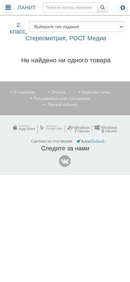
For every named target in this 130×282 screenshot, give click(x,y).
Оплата (58, 92)
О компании (24, 92)
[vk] (65, 161)
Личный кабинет (62, 104)
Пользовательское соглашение (61, 98)
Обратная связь (95, 92)
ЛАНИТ (27, 8)
